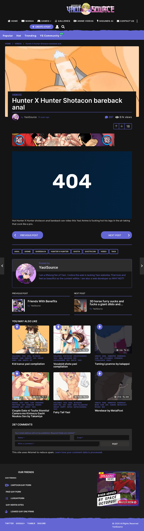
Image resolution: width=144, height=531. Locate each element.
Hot (18, 35)
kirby (14, 360)
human (113, 405)
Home (14, 21)
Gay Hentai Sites (15, 505)
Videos (17, 94)
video (103, 251)
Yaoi (24, 356)
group (40, 358)
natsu (69, 407)
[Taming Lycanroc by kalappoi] (113, 339)
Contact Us (127, 21)
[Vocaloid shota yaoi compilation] (72, 339)
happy (63, 407)
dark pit (28, 358)
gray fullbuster (80, 405)
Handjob (30, 405)
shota (76, 251)
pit (31, 360)
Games (45, 21)
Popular (8, 35)
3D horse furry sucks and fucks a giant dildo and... (107, 303)
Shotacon (67, 356)
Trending (30, 35)
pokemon (118, 358)
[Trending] (17, 327)
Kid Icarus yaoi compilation (28, 363)
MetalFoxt (122, 405)
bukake (15, 358)
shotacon (90, 251)
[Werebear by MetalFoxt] (113, 386)
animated (112, 356)
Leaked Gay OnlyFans (22, 511)
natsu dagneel (80, 407)
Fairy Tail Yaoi (61, 412)
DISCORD (41, 523)
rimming (15, 407)
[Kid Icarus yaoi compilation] (30, 339)
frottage (16, 405)
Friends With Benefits (42, 301)
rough (97, 407)
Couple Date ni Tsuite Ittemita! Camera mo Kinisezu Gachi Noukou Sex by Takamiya (30, 413)
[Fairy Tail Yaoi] (72, 386)
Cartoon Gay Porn (21, 485)
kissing (38, 405)
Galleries (64, 21)
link (19, 360)
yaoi (113, 251)
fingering (39, 403)
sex (68, 360)
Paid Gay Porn (13, 492)
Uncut (27, 407)
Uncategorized (80, 356)
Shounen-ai (106, 21)
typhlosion (100, 360)
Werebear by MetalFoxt (109, 410)
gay (34, 358)
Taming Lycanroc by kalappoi (112, 363)
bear (97, 405)
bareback (41, 251)
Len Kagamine (59, 360)
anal (17, 251)
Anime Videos (85, 21)
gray (70, 405)
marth (25, 360)
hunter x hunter (59, 251)
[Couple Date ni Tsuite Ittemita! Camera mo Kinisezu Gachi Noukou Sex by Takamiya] (30, 386)
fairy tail (57, 405)
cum (21, 358)
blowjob (36, 356)
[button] (137, 21)
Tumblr (31, 523)
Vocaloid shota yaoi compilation (65, 365)
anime (27, 251)
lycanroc (108, 358)
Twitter (9, 523)
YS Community (51, 35)
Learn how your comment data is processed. (79, 452)
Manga (29, 21)
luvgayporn (17, 498)
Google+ (20, 523)
